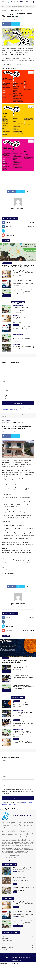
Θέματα (14, 871)
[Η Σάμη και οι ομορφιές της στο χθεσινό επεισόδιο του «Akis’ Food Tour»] (6, 871)
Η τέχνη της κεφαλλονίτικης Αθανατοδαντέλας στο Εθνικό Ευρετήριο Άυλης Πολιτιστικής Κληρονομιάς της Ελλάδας (23, 880)
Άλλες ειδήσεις (8, 6)
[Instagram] (5, 860)
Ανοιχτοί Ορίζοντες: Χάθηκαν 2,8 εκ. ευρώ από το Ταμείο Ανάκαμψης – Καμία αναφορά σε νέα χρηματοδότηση (23, 282)
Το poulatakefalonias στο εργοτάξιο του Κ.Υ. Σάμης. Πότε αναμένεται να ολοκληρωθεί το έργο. (23, 888)
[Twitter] (7, 860)
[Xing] (18, 211)
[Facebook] (3, 860)
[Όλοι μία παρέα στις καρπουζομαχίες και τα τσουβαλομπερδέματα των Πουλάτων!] (6, 348)
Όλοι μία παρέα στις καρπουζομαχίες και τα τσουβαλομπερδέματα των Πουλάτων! (23, 347)
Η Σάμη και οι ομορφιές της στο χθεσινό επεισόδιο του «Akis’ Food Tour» (23, 868)
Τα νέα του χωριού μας (6, 262)
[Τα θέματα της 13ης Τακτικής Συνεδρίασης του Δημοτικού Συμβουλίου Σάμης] (6, 274)
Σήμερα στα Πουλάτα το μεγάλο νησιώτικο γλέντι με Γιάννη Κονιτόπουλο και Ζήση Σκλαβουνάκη (18, 266)
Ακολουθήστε (30, 226)
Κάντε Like (31, 222)
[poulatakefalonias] (3, 19)
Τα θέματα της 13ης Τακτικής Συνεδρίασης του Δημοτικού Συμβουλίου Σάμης (23, 272)
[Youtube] (10, 860)
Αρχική (3, 6)
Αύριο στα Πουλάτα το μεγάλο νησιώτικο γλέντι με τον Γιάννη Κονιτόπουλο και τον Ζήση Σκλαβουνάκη (23, 291)
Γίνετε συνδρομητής (28, 235)
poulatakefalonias (11, 19)
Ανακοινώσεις (5, 276)
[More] (22, 24)
